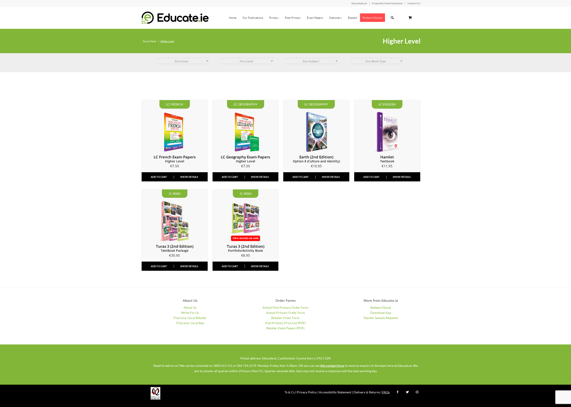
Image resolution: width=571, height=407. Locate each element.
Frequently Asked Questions (387, 3)
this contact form (332, 365)
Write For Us (190, 313)
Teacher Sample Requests (380, 318)
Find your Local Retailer (190, 318)
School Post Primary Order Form (285, 307)
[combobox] (183, 61)
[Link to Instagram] (417, 392)
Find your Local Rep (190, 323)
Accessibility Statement (335, 392)
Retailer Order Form (285, 318)
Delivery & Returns (367, 392)
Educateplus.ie (359, 3)
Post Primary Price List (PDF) (285, 323)
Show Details (189, 176)
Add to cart (159, 176)
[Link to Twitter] (407, 392)
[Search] (392, 17)
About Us (190, 307)
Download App (380, 313)
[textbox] (183, 61)
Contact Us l (414, 3)
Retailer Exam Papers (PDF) (285, 328)
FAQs (386, 392)
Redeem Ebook (380, 307)
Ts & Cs (290, 392)
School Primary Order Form (285, 313)
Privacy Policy (307, 392)
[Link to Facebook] (397, 392)
